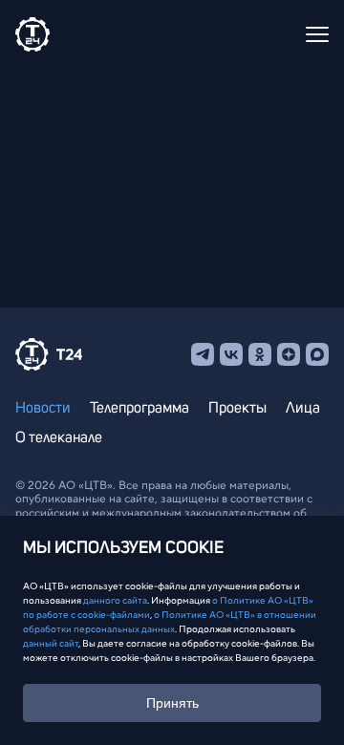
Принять (172, 703)
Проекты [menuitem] (237, 407)
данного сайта (115, 600)
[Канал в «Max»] (317, 354)
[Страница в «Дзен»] (288, 354)
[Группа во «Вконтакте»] (231, 354)
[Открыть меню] (317, 34)
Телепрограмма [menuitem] (139, 407)
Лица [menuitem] (303, 407)
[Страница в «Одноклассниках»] (259, 354)
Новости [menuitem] (43, 407)
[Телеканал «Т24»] (32, 34)
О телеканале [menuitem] (58, 437)
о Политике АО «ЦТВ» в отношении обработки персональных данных (169, 621)
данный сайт (50, 643)
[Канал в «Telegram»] (202, 354)
